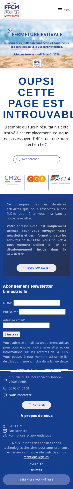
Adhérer (39, 405)
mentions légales (36, 457)
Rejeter (36, 470)
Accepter (36, 463)
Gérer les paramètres (37, 479)
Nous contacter (38, 268)
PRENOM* (10, 312)
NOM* (8, 303)
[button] (64, 9)
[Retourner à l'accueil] (11, 9)
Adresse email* (14, 320)
